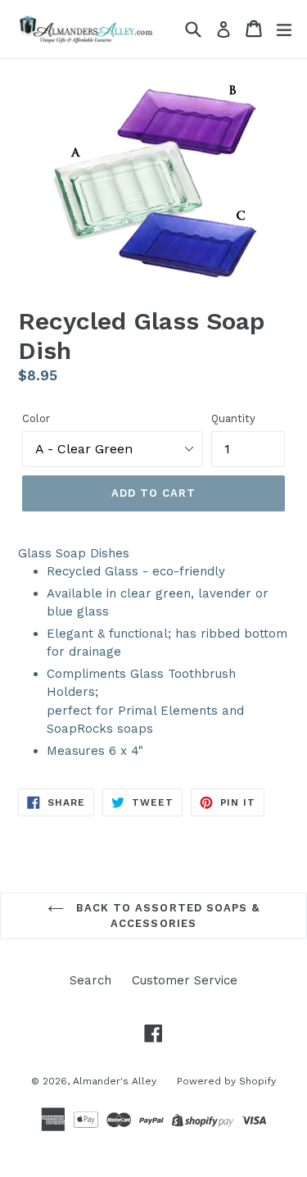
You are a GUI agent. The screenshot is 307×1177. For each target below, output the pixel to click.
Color (36, 418)
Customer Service (184, 980)
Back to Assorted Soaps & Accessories (166, 916)
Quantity (233, 418)
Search (90, 980)
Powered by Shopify (226, 1081)
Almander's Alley (114, 1081)
